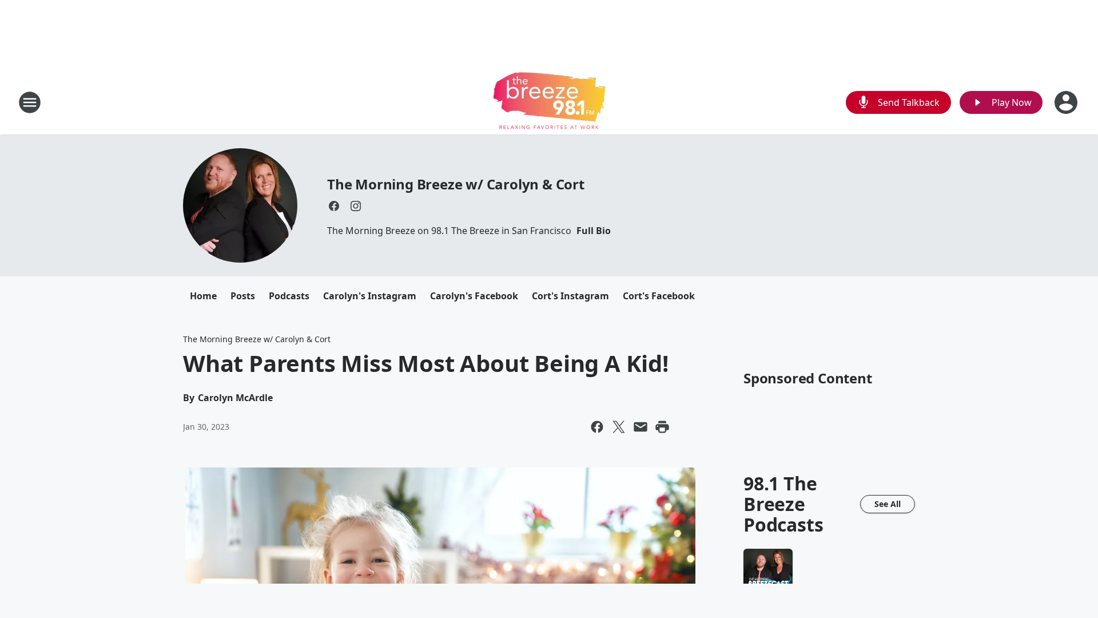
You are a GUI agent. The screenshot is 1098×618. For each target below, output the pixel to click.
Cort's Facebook (659, 296)
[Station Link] (549, 102)
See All (887, 503)
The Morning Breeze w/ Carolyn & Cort (455, 184)
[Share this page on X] (619, 427)
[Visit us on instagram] (356, 206)
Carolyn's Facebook (474, 296)
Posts (242, 296)
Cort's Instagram (570, 296)
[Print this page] (662, 427)
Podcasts (289, 296)
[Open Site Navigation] (29, 102)
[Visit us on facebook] (334, 206)
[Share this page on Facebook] (597, 427)
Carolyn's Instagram (369, 296)
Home (203, 296)
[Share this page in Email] (640, 427)
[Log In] (1067, 102)
